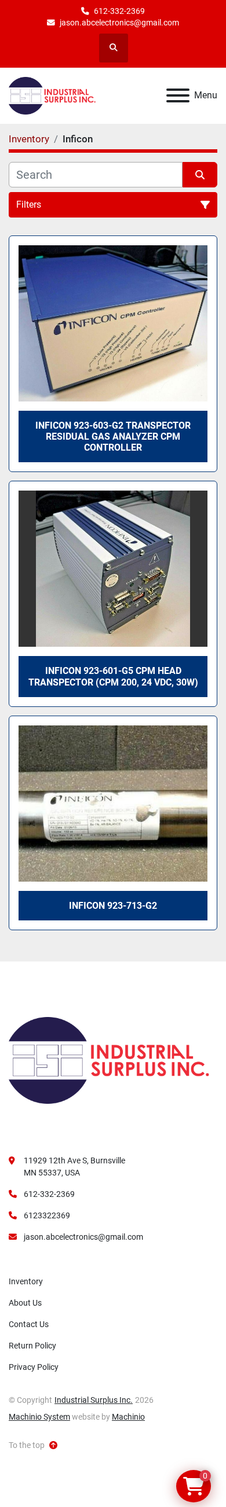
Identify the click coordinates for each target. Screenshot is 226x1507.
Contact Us (29, 1324)
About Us (25, 1302)
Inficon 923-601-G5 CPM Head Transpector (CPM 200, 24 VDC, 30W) (113, 676)
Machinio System (39, 1416)
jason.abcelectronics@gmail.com (119, 22)
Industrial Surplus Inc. (93, 1400)
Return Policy (32, 1345)
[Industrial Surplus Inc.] (109, 1059)
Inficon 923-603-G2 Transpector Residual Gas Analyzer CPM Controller (113, 436)
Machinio (128, 1416)
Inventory (26, 1281)
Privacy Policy (34, 1367)
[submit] (200, 174)
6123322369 (47, 1215)
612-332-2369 (119, 11)
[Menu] (177, 95)
